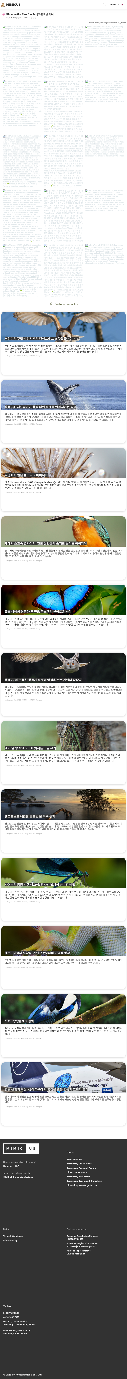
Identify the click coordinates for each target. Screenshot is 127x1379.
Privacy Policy (10, 1240)
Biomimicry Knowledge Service (82, 1185)
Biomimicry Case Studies (79, 1163)
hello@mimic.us (11, 1313)
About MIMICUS (74, 1159)
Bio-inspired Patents (77, 1172)
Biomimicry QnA (11, 1166)
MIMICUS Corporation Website (18, 1177)
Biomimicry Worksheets (78, 1176)
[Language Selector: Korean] (122, 5)
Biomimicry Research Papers (81, 1168)
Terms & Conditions (13, 1236)
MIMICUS (13, 4)
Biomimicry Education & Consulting (84, 1181)
